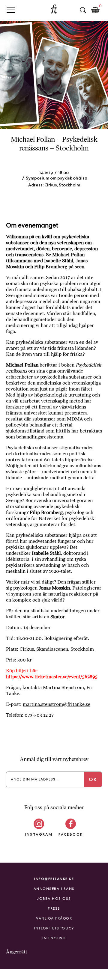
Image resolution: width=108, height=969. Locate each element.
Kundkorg (95, 10)
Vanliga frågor (54, 918)
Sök (83, 10)
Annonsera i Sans (54, 888)
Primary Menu (10, 10)
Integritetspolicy (54, 928)
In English (54, 938)
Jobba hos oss (54, 898)
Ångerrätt (16, 952)
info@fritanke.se (54, 878)
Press (54, 908)
